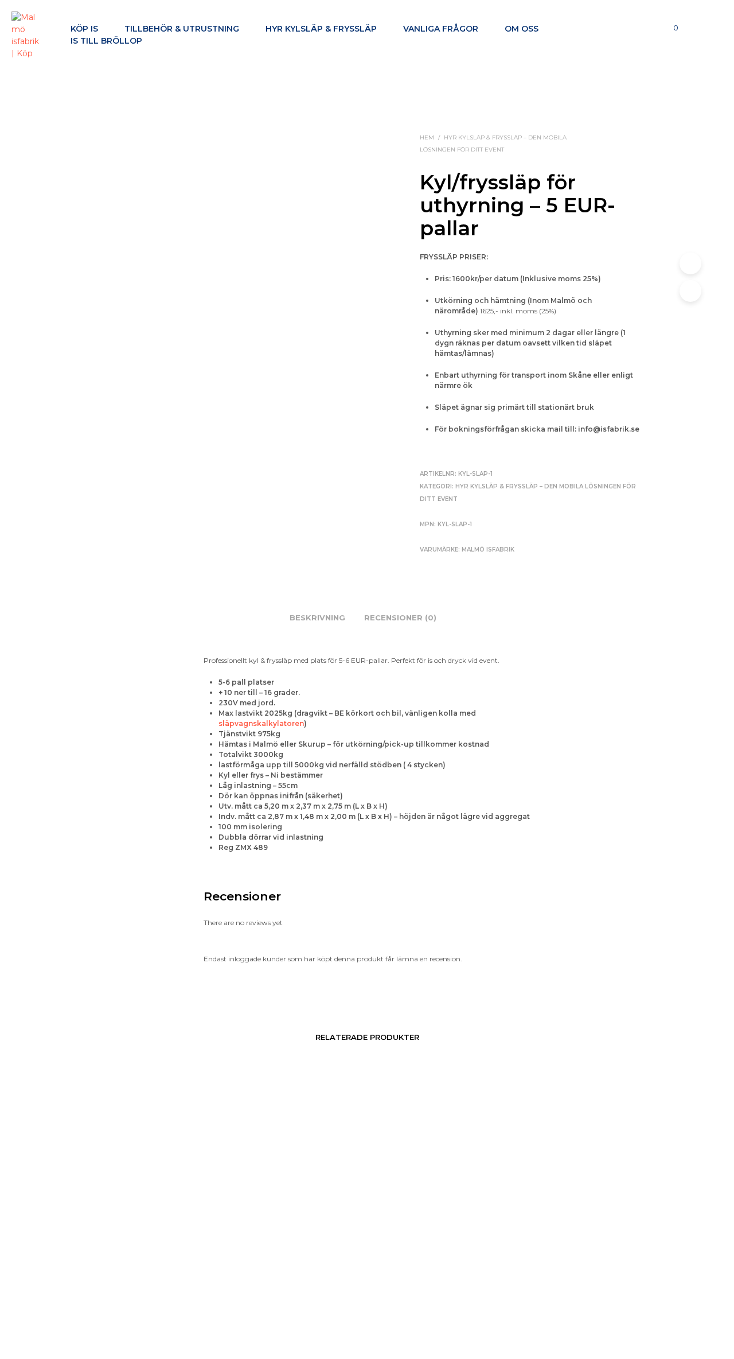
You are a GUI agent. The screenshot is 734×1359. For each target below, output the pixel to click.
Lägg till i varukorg (169, 1305)
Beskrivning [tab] (317, 617)
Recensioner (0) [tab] (400, 617)
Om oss (521, 29)
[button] (669, 28)
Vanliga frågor (440, 29)
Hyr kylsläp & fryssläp (321, 29)
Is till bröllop (106, 41)
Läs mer (411, 1268)
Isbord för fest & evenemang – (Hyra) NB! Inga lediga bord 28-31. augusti (536, 1283)
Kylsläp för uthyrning (345, 1267)
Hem (427, 137)
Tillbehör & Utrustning (181, 29)
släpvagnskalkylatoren (261, 723)
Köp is (84, 29)
